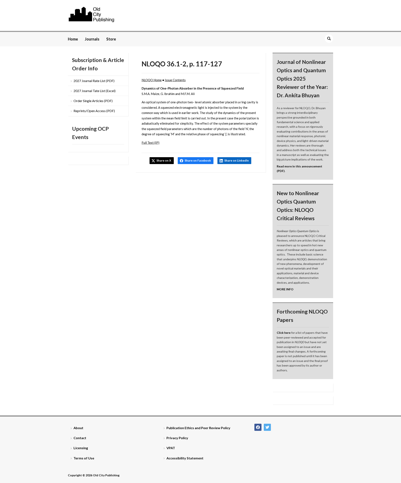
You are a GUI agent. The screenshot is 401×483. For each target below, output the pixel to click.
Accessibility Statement (184, 458)
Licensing (81, 448)
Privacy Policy (177, 438)
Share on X (163, 160)
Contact (80, 438)
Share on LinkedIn (236, 160)
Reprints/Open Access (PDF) (94, 111)
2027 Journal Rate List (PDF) (94, 81)
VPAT (170, 448)
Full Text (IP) (150, 142)
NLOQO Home (152, 80)
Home (73, 39)
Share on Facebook (198, 160)
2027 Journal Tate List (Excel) (94, 91)
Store (111, 39)
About (78, 428)
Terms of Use (84, 458)
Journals (92, 39)
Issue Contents (175, 80)
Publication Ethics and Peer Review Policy (198, 428)
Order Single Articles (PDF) (93, 101)
